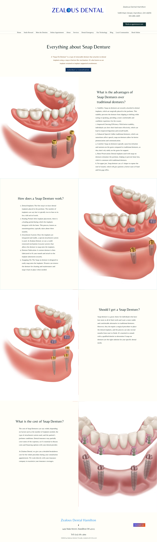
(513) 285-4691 (80, 534)
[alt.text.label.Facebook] (78, 525)
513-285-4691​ (134, 16)
